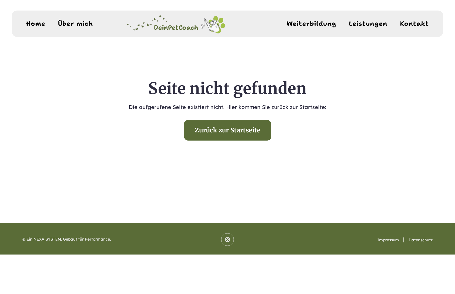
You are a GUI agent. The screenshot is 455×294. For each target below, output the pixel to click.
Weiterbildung (311, 23)
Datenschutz (421, 239)
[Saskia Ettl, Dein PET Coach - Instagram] (227, 239)
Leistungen (368, 23)
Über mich (75, 23)
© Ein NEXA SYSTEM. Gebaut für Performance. (66, 239)
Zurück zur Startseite (227, 130)
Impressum (388, 239)
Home (35, 23)
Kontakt (414, 23)
